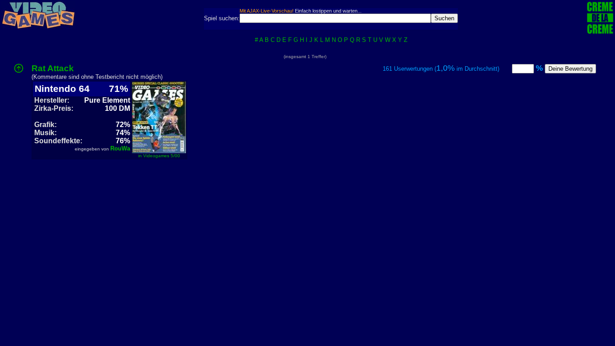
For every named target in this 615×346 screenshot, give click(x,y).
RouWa (120, 148)
